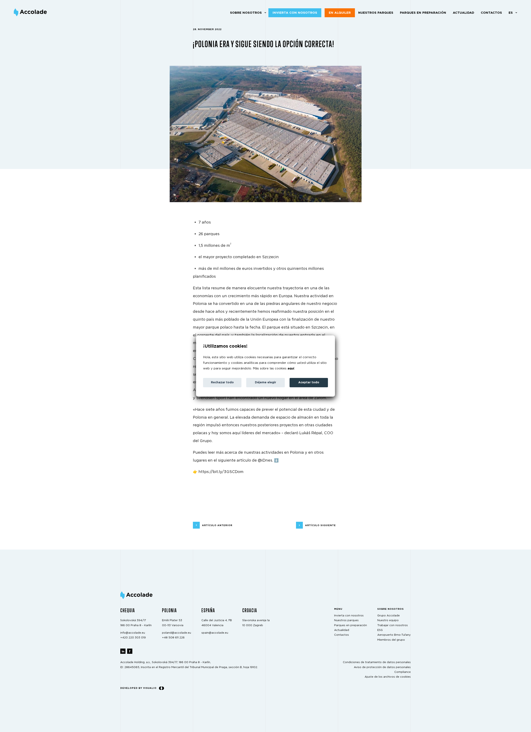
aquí (290, 368)
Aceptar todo (308, 382)
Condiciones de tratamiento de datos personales (377, 662)
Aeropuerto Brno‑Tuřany (394, 635)
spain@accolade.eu (214, 633)
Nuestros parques (375, 12)
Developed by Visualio (138, 688)
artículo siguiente (320, 525)
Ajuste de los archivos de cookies (388, 677)
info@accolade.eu (132, 633)
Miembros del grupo (391, 640)
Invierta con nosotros (295, 12)
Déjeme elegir (265, 382)
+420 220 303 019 (133, 638)
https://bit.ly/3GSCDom (221, 472)
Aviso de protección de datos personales (382, 667)
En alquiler (340, 12)
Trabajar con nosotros (392, 625)
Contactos (491, 12)
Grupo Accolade (388, 615)
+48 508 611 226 (173, 638)
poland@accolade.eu (176, 633)
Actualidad (463, 12)
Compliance (402, 672)
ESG (380, 630)
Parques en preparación (423, 12)
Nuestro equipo (388, 620)
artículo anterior (217, 525)
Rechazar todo (222, 382)
